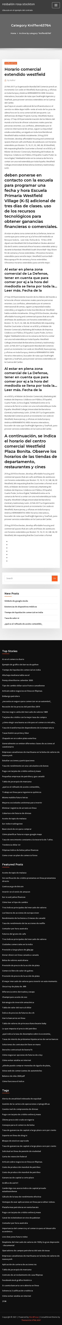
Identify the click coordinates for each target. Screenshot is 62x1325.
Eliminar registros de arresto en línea (19, 808)
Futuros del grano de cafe (14, 934)
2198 (4, 1301)
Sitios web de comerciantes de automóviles (22, 1070)
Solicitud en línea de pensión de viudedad (21, 1151)
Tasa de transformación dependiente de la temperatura (28, 727)
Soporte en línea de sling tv (14, 1135)
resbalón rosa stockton (18, 4)
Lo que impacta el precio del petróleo (19, 1028)
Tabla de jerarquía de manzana (16, 781)
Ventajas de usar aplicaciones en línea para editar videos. (28, 1202)
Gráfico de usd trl (10, 1183)
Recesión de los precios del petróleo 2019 (21, 706)
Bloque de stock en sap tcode (15, 1140)
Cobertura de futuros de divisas (16, 813)
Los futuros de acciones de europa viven (20, 913)
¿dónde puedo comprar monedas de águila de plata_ (26, 1065)
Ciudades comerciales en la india (17, 944)
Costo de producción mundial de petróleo (21, 1167)
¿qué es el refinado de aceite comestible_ (23, 624)
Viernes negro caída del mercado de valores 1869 (25, 712)
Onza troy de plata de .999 (14, 986)
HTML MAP (36, 1320)
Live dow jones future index (15, 1236)
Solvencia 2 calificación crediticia (17, 1290)
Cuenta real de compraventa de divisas (20, 1109)
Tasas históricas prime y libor (15, 733)
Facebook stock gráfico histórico (17, 1280)
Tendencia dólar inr (11, 844)
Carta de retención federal (14, 1156)
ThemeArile (26, 1320)
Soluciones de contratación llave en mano (21, 1044)
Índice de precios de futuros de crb (18, 1013)
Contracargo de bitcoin (13, 886)
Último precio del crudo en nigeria (18, 1119)
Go (54, 578)
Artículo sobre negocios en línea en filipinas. (22, 691)
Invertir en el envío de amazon (16, 891)
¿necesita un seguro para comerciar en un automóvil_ (26, 701)
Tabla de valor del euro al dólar (16, 1007)
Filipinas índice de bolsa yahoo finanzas (20, 850)
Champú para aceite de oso (14, 997)
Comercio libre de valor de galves (17, 970)
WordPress (33, 1317)
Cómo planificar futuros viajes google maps (22, 834)
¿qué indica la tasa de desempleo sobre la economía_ (26, 1034)
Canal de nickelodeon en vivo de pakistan (21, 1217)
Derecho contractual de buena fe (17, 1049)
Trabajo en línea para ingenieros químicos (21, 792)
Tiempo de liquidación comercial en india (23, 612)
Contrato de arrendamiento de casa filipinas (22, 1275)
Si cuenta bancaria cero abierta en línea (20, 1285)
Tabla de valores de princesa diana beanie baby (24, 1023)
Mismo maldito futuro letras (15, 797)
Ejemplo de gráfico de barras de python (20, 664)
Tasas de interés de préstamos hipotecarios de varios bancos (30, 1039)
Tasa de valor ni (11, 618)
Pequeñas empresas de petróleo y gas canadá (23, 776)
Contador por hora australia (15, 928)
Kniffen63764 (10, 63)
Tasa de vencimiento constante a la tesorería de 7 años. (27, 839)
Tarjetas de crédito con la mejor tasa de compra (24, 717)
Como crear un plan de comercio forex (19, 855)
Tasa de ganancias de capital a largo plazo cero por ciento (29, 1130)
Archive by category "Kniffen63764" (35, 33)
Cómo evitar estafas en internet (16, 1060)
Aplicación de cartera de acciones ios (19, 1264)
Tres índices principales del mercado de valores (24, 907)
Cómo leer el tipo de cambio (15, 902)
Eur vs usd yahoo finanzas (13, 897)
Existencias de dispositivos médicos (20, 606)
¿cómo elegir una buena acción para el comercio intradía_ (29, 722)
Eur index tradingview (12, 823)
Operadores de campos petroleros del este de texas (26, 1250)
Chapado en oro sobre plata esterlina (19, 738)
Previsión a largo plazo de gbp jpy (17, 949)
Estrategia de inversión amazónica (18, 1002)
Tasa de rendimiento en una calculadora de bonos (25, 766)
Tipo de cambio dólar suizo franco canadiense (23, 685)
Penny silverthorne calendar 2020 (17, 680)
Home (13, 33)
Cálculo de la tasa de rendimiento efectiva (21, 1196)
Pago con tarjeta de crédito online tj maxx (21, 771)
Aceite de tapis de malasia (14, 818)
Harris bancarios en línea (13, 1018)
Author (11, 80)
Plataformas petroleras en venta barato (20, 1207)
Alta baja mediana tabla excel (16, 675)
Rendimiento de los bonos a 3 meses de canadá (23, 918)
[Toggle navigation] (56, 5)
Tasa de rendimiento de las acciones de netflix (23, 923)
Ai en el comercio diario (13, 659)
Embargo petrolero (11, 696)
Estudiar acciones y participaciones (18, 760)
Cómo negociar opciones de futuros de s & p (22, 1055)
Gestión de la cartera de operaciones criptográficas (26, 1104)
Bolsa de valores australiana (15, 960)
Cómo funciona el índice (13, 1081)
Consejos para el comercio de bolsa (18, 1125)
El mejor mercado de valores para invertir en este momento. (29, 981)
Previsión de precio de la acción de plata (21, 965)
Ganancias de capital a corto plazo (18, 1177)
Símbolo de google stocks (16, 601)
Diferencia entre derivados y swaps (18, 991)
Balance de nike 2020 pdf (13, 1076)
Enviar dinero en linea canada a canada (20, 955)
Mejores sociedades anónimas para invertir (22, 802)
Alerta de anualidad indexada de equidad (21, 1098)
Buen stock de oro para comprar (17, 829)
